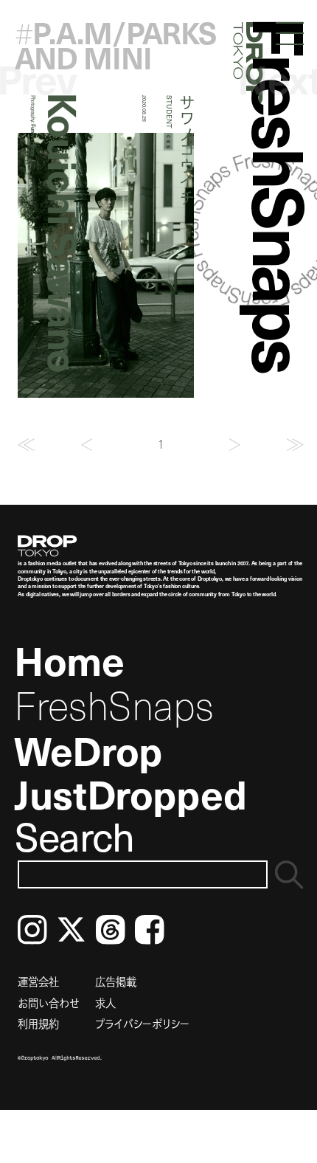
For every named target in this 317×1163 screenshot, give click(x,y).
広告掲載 (115, 981)
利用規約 (38, 1023)
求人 (105, 1003)
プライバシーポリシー (142, 1023)
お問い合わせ (49, 1003)
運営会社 (38, 981)
